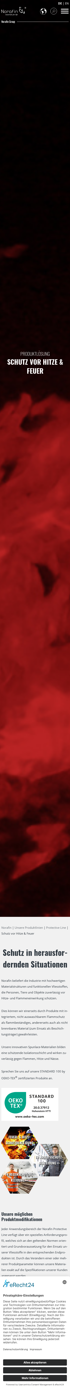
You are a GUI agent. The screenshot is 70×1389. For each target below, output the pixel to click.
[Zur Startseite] (13, 11)
